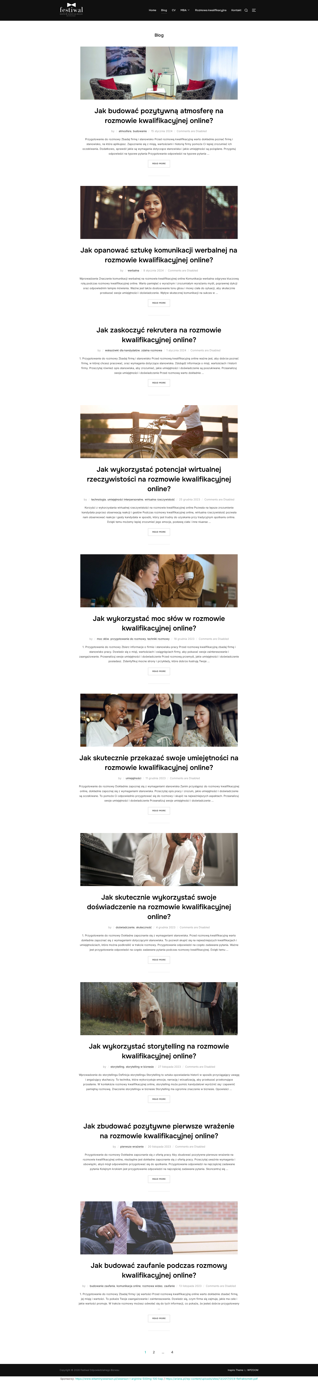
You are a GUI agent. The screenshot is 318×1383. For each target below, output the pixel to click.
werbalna (133, 270)
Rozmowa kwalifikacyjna (210, 10)
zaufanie (169, 1286)
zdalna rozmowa (151, 350)
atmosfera (125, 131)
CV (174, 10)
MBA (183, 10)
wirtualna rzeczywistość (160, 499)
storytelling (117, 1066)
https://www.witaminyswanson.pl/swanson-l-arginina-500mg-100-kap (119, 1378)
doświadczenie (125, 927)
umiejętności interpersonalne (125, 499)
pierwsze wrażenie (132, 1146)
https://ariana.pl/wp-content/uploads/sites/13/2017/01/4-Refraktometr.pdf (212, 1378)
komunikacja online (129, 1286)
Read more (161, 163)
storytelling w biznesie (140, 1066)
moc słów (103, 638)
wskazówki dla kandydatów (122, 350)
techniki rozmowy (158, 638)
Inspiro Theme (235, 1370)
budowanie (140, 131)
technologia (98, 499)
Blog (164, 10)
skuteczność (144, 927)
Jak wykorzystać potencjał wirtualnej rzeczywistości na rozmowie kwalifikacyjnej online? (159, 479)
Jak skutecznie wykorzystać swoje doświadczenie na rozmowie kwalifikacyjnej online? (159, 907)
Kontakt (236, 10)
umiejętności (133, 778)
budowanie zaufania (102, 1286)
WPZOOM (252, 1370)
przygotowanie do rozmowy (128, 638)
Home (152, 10)
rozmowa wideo (152, 1286)
